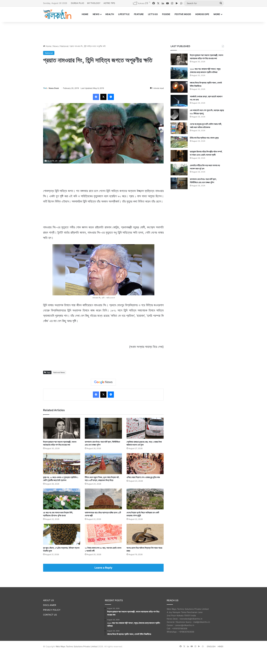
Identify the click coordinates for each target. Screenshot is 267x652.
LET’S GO (153, 14)
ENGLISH (211, 646)
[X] (103, 97)
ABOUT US (48, 600)
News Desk (54, 88)
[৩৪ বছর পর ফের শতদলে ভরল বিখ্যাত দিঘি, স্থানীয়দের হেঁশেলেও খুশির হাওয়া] (61, 499)
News (56, 46)
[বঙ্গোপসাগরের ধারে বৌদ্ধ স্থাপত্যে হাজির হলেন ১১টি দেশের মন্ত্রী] (103, 499)
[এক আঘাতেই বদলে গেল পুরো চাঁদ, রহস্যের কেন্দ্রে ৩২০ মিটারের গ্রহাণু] (179, 114)
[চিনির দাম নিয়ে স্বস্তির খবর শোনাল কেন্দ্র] (179, 142)
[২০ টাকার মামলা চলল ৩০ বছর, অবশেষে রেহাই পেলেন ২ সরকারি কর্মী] (103, 534)
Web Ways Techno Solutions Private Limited (76, 646)
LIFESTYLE (124, 14)
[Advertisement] (133, 32)
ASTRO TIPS (109, 3)
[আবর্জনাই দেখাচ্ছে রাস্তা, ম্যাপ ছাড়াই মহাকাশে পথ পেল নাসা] (179, 100)
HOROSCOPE (202, 14)
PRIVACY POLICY (51, 610)
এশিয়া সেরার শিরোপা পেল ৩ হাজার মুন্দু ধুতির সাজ (143, 477)
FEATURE (139, 14)
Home (48, 46)
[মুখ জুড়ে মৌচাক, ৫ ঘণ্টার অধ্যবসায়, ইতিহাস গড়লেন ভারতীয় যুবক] (61, 534)
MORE (217, 14)
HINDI (220, 646)
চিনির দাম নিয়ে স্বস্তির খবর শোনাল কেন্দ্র (204, 137)
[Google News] (103, 382)
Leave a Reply (103, 567)
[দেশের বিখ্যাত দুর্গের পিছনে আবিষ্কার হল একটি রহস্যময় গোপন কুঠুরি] (145, 499)
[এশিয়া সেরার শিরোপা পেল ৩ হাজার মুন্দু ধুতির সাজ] (145, 463)
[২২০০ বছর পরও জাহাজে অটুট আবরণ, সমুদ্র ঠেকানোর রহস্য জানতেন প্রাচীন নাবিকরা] (179, 73)
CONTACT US (50, 614)
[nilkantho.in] (57, 14)
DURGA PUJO (77, 3)
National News (59, 372)
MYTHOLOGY (93, 3)
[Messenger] (111, 97)
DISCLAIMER (49, 605)
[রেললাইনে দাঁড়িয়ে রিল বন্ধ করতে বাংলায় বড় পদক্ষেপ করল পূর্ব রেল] (179, 169)
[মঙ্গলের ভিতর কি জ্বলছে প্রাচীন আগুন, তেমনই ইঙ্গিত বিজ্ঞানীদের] (179, 87)
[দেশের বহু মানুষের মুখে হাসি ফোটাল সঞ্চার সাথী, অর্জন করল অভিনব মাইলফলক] (179, 128)
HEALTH (109, 14)
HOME (85, 14)
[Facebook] (96, 97)
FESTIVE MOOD (183, 14)
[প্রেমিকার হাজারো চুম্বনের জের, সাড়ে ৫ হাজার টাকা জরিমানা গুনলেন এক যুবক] (145, 428)
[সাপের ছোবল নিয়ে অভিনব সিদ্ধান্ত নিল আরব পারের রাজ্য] (145, 534)
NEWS (96, 14)
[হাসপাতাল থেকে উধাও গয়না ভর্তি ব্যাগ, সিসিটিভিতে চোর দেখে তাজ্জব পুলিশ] (103, 428)
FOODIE (166, 14)
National (64, 46)
